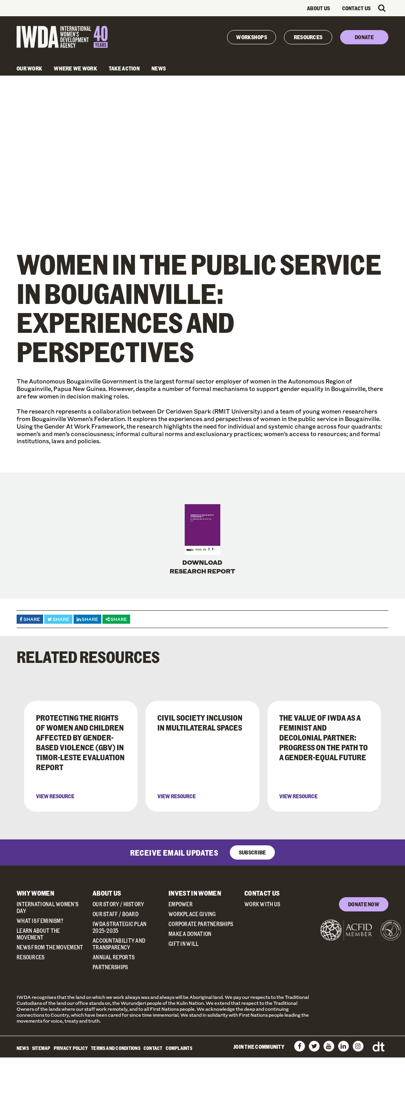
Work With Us (262, 904)
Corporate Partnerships (200, 924)
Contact (153, 1048)
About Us (318, 8)
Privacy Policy (71, 1048)
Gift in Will (183, 943)
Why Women (35, 893)
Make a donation (190, 933)
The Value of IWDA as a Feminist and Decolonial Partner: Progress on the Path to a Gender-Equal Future (323, 737)
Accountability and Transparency (119, 944)
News (158, 68)
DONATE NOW (363, 904)
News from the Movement (50, 947)
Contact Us (356, 8)
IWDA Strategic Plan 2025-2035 (120, 927)
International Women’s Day (47, 907)
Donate (364, 37)
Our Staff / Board (115, 914)
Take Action (124, 68)
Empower (180, 904)
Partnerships (110, 967)
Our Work (29, 68)
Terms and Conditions (115, 1048)
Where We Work (75, 68)
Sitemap (41, 1048)
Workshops (251, 37)
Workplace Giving (192, 914)
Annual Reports (113, 957)
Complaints (179, 1048)
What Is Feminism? (40, 920)
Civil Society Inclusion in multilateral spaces (199, 722)
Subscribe (252, 852)
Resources (308, 37)
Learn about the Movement (38, 934)
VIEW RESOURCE (55, 796)
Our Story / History (118, 904)
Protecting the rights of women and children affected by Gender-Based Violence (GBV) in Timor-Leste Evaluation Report (80, 742)
